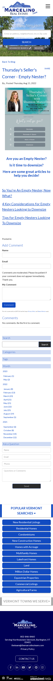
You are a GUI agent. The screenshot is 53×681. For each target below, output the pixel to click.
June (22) (8, 406)
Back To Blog (8, 61)
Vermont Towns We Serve (25, 601)
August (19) (9, 413)
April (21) (7, 399)
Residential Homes (26, 528)
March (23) (8, 396)
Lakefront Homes (26, 559)
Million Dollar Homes (26, 571)
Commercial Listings (26, 584)
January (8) (8, 389)
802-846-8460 (27, 636)
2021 (5, 422)
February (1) (9, 376)
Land (26, 565)
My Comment (9, 284)
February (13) (9, 392)
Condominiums (26, 534)
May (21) (7, 403)
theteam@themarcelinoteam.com (27, 645)
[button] (26, 42)
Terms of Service (42, 311)
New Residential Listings (26, 522)
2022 (5, 384)
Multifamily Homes (26, 553)
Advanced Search (18, 48)
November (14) (10, 434)
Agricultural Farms (26, 590)
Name (5, 250)
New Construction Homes (26, 540)
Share (47, 68)
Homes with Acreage (26, 546)
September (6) (10, 427)
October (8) (9, 430)
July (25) (7, 410)
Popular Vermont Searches (26, 510)
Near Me (39, 48)
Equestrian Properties (26, 577)
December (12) (10, 437)
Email (5, 261)
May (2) (7, 379)
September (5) (10, 417)
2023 (5, 371)
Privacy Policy (31, 311)
